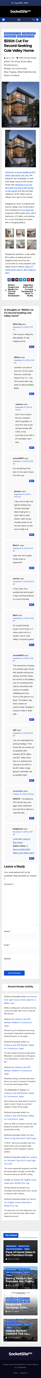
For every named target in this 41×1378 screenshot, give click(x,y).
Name (7, 931)
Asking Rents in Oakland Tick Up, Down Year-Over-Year (20, 1333)
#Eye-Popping (10, 72)
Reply (31, 346)
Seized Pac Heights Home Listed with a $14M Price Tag (20, 1202)
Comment (9, 884)
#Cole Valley (26, 61)
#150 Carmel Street (27, 58)
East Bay (21, 1319)
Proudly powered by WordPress (14, 1364)
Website (7, 958)
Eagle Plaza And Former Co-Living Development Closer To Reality (27, 290)
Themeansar (21, 1367)
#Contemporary (11, 65)
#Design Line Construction (15, 68)
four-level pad (27, 210)
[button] (33, 19)
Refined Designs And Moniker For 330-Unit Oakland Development (14, 290)
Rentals (27, 1272)
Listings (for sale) (28, 33)
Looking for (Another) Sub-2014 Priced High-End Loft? (20, 1160)
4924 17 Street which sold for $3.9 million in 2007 (20, 270)
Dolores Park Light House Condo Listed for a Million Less (20, 999)
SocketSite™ (20, 11)
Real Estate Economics (14, 1249)
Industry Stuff (23, 1246)
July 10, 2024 (13, 1338)
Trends (26, 1249)
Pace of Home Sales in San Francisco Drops (20, 1253)
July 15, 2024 (13, 1259)
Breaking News (11, 1246)
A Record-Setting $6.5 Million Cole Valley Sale (23, 849)
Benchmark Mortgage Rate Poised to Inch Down (19, 1307)
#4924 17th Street (12, 61)
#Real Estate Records (26, 72)
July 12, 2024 (13, 1285)
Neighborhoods (10, 36)
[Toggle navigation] (18, 19)
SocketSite (18, 791)
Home (16, 1373)
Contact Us (23, 1373)
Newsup (35, 1364)
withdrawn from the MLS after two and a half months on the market (19, 188)
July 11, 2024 (13, 1311)
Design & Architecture (12, 33)
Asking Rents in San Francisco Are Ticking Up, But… (20, 1281)
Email (7, 945)
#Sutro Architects (11, 75)
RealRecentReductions (26, 36)
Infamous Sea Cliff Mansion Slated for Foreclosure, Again (18, 1022)
